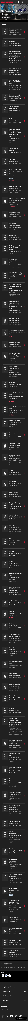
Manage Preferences (21, 1018)
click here (23, 968)
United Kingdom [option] (7, 1010)
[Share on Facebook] (6, 976)
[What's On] (15, 2)
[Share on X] (3, 976)
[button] (22, 2)
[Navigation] (26, 2)
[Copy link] (9, 975)
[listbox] (14, 1010)
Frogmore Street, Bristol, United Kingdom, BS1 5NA (13, 14)
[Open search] (19, 2)
